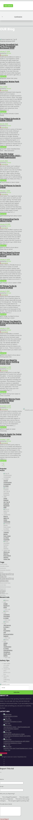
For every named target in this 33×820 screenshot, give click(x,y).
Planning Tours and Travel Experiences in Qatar (18, 748)
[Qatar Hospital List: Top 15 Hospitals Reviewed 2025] (7, 497)
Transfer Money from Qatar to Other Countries (10, 401)
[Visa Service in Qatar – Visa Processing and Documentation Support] (7, 623)
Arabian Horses (3, 564)
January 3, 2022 (5, 328)
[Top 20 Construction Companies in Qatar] (8, 479)
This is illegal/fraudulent (9, 797)
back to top (3, 753)
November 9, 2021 (5, 406)
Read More (3, 76)
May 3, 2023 (3, 87)
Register (19, 17)
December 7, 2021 (5, 367)
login (15, 17)
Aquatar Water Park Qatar (9, 82)
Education (8, 570)
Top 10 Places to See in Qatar (10, 186)
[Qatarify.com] (28, 410)
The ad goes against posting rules (18, 801)
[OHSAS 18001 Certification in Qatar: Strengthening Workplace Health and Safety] (7, 641)
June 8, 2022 (4, 161)
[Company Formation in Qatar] (7, 613)
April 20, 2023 (4, 124)
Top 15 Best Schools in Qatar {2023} (10, 119)
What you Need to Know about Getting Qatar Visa (9, 362)
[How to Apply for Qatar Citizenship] (7, 514)
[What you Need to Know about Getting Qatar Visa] (7, 550)
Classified (2, 566)
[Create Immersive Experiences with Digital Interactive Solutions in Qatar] (7, 739)
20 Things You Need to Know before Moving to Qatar (11, 323)
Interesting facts (7, 575)
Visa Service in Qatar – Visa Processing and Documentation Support (8, 630)
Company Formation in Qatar (7, 616)
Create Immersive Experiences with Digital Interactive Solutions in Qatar (16, 742)
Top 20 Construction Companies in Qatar (8, 483)
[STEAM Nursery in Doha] (7, 602)
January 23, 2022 (5, 224)
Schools (9, 587)
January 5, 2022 (5, 291)
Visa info (3, 592)
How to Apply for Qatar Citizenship (11, 435)
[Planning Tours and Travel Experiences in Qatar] (7, 746)
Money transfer (3, 583)
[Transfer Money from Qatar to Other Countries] (7, 531)
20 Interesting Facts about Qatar (9, 220)
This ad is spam (24, 797)
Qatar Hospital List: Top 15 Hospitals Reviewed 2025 (9, 46)
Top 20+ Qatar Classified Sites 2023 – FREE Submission (10, 156)
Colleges (7, 566)
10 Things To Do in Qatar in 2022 (8, 287)
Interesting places (7, 579)
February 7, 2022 (5, 191)
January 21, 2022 (5, 259)
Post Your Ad (8, 5)
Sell (1, 755)
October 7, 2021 (5, 439)
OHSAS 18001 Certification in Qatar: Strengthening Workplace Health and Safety (8, 649)
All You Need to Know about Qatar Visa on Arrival (10, 254)
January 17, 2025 (5, 51)
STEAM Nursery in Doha (7, 605)
